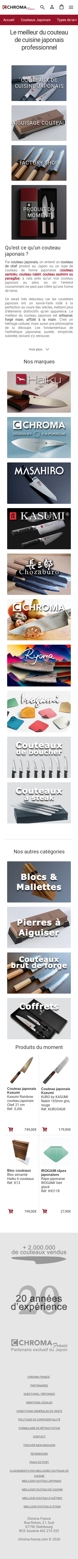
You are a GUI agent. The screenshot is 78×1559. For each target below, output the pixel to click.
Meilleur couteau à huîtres (42, 1498)
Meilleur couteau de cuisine (42, 1489)
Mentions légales (39, 1402)
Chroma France (39, 1377)
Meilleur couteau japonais (41, 1481)
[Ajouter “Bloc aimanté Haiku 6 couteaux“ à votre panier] (10, 1211)
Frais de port (39, 1462)
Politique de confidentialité (39, 1419)
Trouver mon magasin (39, 1445)
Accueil (8, 20)
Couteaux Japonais (35, 20)
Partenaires (39, 1385)
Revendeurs (39, 1453)
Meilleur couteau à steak (42, 1506)
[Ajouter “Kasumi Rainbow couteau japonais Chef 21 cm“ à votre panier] (10, 1129)
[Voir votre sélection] (61, 7)
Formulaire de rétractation (39, 1428)
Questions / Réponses (39, 1394)
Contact (39, 1436)
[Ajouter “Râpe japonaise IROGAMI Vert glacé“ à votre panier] (44, 1211)
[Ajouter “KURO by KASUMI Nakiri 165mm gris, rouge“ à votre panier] (44, 1129)
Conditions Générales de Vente (39, 1411)
